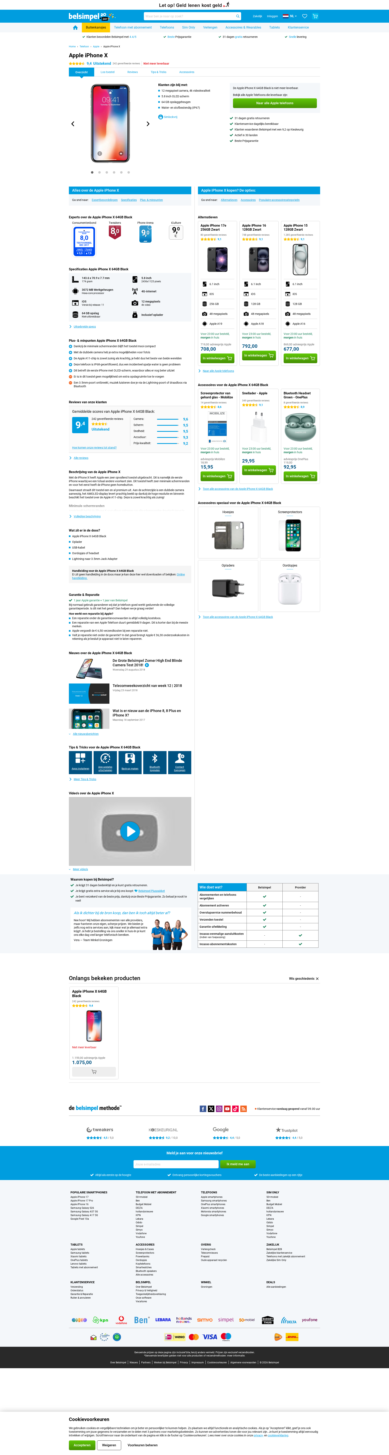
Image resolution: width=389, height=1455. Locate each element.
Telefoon (84, 46)
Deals (270, 1282)
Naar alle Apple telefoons (218, 371)
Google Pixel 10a (80, 1218)
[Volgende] (148, 124)
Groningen (206, 1286)
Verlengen (210, 27)
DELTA (139, 1208)
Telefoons (167, 27)
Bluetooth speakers (146, 1271)
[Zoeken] (238, 16)
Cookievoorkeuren (217, 1362)
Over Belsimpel (144, 1286)
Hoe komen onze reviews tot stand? (94, 447)
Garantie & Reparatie (82, 1294)
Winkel (206, 1282)
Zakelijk (272, 1244)
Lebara (139, 1218)
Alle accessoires (144, 1274)
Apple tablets (78, 1249)
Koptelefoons (143, 1263)
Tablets (274, 27)
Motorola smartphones (213, 1211)
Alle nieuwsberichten (86, 733)
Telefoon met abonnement (133, 27)
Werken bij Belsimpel (165, 1362)
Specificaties (129, 200)
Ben (138, 1200)
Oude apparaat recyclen (214, 1260)
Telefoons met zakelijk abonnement (285, 1256)
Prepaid (205, 1256)
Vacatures (141, 1301)
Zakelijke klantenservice (279, 1252)
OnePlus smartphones (213, 1204)
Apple (96, 46)
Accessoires (248, 200)
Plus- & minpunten (151, 200)
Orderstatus (77, 1290)
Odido (139, 1222)
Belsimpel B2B (274, 1249)
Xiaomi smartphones (212, 1208)
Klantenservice (298, 27)
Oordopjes (141, 1260)
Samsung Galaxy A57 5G (84, 1211)
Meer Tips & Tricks (85, 779)
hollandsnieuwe (144, 1211)
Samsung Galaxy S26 (82, 1208)
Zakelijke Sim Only (276, 1260)
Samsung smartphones (214, 1200)
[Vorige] (73, 124)
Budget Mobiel (143, 1204)
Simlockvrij (170, 117)
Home (72, 46)
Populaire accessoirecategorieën (279, 200)
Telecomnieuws (209, 1252)
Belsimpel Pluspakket (151, 891)
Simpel (139, 1226)
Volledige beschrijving (87, 516)
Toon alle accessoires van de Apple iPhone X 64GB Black (238, 488)
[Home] (75, 27)
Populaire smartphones (89, 1192)
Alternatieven (229, 200)
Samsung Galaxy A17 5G (84, 1215)
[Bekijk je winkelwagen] (315, 16)
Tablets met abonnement (84, 1267)
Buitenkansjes (96, 27)
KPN (138, 1215)
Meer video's (80, 869)
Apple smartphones (211, 1197)
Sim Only (188, 27)
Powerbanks (142, 1256)
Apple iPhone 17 (80, 1197)
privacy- (259, 1435)
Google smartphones (212, 1215)
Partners (146, 1362)
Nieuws (134, 1362)
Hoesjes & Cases (145, 1249)
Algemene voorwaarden (243, 1362)
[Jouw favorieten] (305, 16)
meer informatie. (236, 1355)
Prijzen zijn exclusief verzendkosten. (235, 1352)
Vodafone (141, 1233)
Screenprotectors (145, 1252)
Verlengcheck (208, 1249)
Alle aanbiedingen (276, 1286)
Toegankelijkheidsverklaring (151, 1294)
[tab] (92, 172)
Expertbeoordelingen (105, 200)
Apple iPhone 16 (80, 1204)
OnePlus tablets (79, 1260)
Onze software (143, 1297)
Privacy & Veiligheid (146, 1290)
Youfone (140, 1237)
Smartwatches (144, 1267)
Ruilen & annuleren (81, 1297)
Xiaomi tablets (79, 1256)
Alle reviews (81, 458)
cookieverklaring (278, 1435)
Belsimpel (143, 1282)
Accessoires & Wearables (243, 27)
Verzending (77, 1286)
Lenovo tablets (79, 1263)
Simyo (139, 1229)
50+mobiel (141, 1197)
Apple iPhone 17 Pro (82, 1200)
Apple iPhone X (111, 46)
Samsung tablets (80, 1252)
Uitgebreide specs (85, 326)
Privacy (184, 1362)
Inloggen (272, 16)
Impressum (197, 1362)
